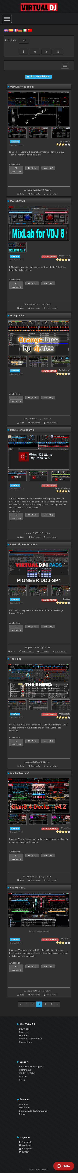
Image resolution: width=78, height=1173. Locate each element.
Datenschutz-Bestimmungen (33, 1111)
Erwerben (23, 1032)
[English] (6, 30)
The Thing (15, 659)
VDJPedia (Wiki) (27, 1073)
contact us (24, 1107)
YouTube (26, 1145)
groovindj (65, 256)
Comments (35, 194)
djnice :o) (66, 370)
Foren (22, 1079)
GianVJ (67, 828)
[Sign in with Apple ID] (46, 52)
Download (24, 1029)
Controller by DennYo (22, 430)
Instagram (26, 1148)
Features (23, 1035)
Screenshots (25, 1042)
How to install (51, 194)
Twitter (25, 1152)
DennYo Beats (64, 488)
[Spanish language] (11, 30)
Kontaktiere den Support (31, 1066)
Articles (23, 1076)
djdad (67, 599)
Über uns (23, 1104)
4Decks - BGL (17, 887)
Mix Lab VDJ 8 (17, 201)
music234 (65, 713)
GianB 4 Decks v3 (19, 773)
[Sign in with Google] (58, 52)
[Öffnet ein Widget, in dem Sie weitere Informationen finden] (63, 1166)
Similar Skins (28, 651)
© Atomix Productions (39, 1169)
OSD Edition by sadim (22, 86)
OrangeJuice (17, 315)
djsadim (66, 141)
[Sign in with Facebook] (23, 52)
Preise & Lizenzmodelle (30, 1038)
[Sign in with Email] (24, 40)
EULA (22, 1114)
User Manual (25, 1069)
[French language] (15, 30)
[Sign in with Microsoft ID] (35, 52)
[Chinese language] (30, 30)
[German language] (20, 30)
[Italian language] (25, 30)
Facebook (25, 1142)
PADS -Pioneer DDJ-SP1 (23, 544)
